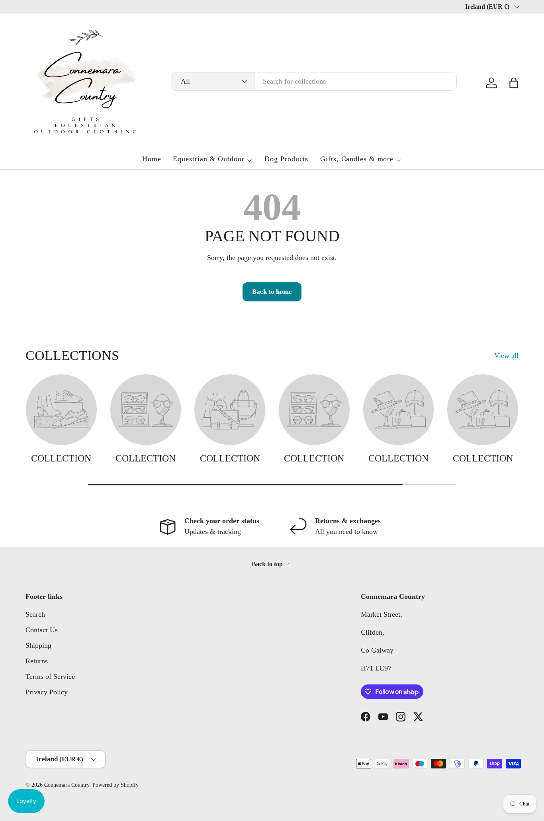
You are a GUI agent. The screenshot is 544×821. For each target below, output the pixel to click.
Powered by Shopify (115, 785)
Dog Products (286, 159)
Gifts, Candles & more (356, 159)
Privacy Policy (46, 692)
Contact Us (41, 630)
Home (151, 159)
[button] (513, 83)
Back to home (272, 291)
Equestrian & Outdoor (208, 159)
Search (35, 614)
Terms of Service (50, 676)
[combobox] (313, 81)
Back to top (268, 564)
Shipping (38, 645)
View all (506, 356)
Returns (36, 661)
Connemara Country (66, 785)
